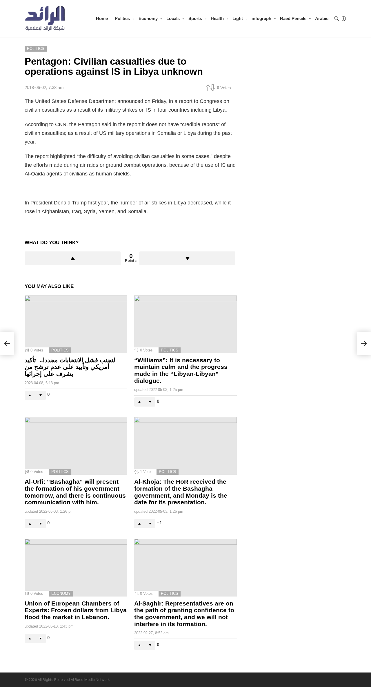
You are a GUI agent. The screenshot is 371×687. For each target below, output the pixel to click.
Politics (122, 18)
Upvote (73, 258)
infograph (261, 18)
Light (237, 18)
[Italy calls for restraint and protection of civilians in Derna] (7, 343)
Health (217, 18)
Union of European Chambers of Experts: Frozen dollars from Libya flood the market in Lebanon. (76, 610)
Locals (173, 18)
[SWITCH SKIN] (344, 18)
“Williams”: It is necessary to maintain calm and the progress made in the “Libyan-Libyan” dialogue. (181, 370)
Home (102, 18)
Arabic (321, 18)
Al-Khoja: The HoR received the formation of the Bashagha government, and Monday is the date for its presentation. (180, 491)
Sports (195, 18)
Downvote (187, 258)
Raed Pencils (293, 18)
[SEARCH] (336, 18)
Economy (148, 18)
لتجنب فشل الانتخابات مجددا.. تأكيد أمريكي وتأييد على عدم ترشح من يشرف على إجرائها (70, 367)
